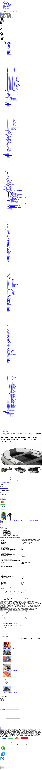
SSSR (8, 266)
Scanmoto (8, 319)
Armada (8, 300)
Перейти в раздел (12, 648)
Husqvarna (9, 150)
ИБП (6, 179)
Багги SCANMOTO (10, 403)
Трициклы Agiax (10, 289)
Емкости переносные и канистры (9, 677)
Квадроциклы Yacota (11, 368)
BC (7, 361)
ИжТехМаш (9, 304)
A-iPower (8, 167)
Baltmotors (9, 245)
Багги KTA (9, 393)
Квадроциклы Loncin (11, 396)
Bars (8, 423)
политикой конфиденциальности (29, 763)
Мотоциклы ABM (10, 279)
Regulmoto (9, 342)
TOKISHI (9, 364)
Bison (8, 257)
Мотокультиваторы (8, 134)
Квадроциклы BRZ (10, 398)
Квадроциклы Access (11, 381)
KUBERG (9, 298)
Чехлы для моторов (6, 692)
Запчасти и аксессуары (7, 5)
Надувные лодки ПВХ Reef (12, 88)
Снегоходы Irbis (10, 414)
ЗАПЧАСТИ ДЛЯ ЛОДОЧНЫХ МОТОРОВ (17, 218)
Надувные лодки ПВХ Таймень (13, 71)
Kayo (8, 234)
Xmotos (8, 265)
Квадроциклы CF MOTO (11, 377)
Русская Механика (10, 375)
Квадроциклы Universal (11, 388)
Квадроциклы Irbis (10, 371)
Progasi (8, 261)
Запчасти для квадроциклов (14, 214)
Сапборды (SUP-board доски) (10, 112)
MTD (8, 141)
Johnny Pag (9, 251)
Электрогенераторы (8, 155)
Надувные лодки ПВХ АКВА (12, 66)
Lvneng (8, 353)
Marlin (8, 48)
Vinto (8, 311)
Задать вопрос (11, 11)
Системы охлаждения (11, 227)
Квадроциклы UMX (10, 410)
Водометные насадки (9, 97)
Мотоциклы (7, 229)
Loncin (8, 258)
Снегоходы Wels (10, 415)
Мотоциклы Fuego (10, 283)
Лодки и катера (8, 104)
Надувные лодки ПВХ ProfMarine (13, 85)
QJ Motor (8, 302)
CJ (7, 306)
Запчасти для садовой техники (12, 219)
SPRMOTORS (9, 363)
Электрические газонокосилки (10, 152)
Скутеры (6, 324)
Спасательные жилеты (13, 195)
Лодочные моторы (8, 43)
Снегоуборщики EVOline (11, 116)
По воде (4, 1)
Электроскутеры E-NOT (11, 350)
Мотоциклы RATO (10, 293)
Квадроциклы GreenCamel (12, 401)
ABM (8, 336)
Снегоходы (7, 412)
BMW (8, 246)
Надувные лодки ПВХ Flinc (12, 77)
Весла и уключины (12, 198)
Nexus (8, 329)
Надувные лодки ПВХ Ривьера (13, 67)
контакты (2, 24)
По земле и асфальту (6, 6)
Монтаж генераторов (11, 168)
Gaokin (8, 301)
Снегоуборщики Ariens (11, 129)
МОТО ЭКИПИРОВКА (13, 202)
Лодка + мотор (7, 42)
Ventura (8, 183)
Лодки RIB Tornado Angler (12, 72)
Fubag (8, 175)
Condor (8, 52)
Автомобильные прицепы (7, 4)
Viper (8, 347)
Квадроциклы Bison (10, 370)
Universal (8, 345)
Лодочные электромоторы (10, 90)
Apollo (8, 259)
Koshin (8, 176)
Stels (8, 63)
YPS (8, 323)
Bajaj (8, 244)
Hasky (8, 249)
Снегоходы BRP (10, 421)
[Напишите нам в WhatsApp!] (21, 748)
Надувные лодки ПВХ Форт (12, 87)
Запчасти (6, 210)
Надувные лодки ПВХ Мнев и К (13, 80)
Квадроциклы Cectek (11, 374)
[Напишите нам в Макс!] (21, 759)
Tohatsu (8, 46)
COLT (8, 309)
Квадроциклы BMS (10, 392)
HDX (8, 55)
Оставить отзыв (3, 727)
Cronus (8, 239)
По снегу (4, 7)
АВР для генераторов (9, 170)
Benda (8, 305)
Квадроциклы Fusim (11, 394)
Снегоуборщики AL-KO (11, 125)
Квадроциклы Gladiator (11, 399)
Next (40, 454)
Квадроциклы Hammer (11, 406)
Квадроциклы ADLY (11, 372)
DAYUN (8, 313)
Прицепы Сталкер (8, 188)
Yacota (8, 163)
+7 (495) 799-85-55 (3, 27)
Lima (8, 338)
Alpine (8, 422)
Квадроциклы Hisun (10, 395)
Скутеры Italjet (9, 351)
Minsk (8, 254)
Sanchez (8, 317)
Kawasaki (8, 252)
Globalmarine (9, 64)
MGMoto (8, 253)
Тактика (8, 106)
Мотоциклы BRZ (10, 280)
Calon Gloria (9, 54)
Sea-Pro (8, 47)
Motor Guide (9, 94)
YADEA (8, 360)
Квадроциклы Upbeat (11, 389)
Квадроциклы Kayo (10, 369)
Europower (9, 158)
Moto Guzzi (9, 255)
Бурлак (8, 61)
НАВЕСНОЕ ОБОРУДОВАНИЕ (15, 207)
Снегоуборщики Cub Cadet (12, 117)
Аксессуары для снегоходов (14, 205)
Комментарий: (3, 726)
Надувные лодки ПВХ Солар (12, 78)
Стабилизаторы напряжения (10, 184)
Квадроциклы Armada (11, 378)
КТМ (8, 237)
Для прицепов (9, 208)
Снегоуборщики (8, 114)
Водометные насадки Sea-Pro (12, 98)
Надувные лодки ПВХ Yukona (12, 74)
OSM (8, 425)
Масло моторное (10, 222)
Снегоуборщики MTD (11, 120)
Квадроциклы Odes (10, 409)
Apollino (8, 299)
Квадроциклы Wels (10, 376)
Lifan (8, 166)
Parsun (8, 53)
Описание (2, 524)
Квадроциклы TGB (10, 404)
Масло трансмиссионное (11, 223)
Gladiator (8, 51)
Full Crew (8, 247)
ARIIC (8, 356)
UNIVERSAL (9, 268)
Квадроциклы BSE (10, 383)
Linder (8, 105)
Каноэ (6, 102)
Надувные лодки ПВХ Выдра (12, 82)
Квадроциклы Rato (10, 400)
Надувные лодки (8, 65)
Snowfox (8, 424)
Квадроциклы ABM (10, 390)
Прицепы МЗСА (8, 187)
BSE (8, 260)
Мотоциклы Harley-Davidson (12, 284)
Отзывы (1, 527)
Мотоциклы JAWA (10, 292)
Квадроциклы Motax (11, 385)
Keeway (8, 333)
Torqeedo (8, 95)
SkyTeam (8, 275)
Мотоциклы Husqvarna (11, 285)
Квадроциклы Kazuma (11, 382)
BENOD (8, 357)
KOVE (8, 297)
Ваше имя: (2, 699)
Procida (8, 310)
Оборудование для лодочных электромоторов (17, 197)
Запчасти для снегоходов (13, 216)
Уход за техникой (10, 224)
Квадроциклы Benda (11, 407)
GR (7, 248)
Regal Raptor (9, 274)
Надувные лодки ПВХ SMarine (13, 81)
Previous (1, 454)
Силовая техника (6, 3)
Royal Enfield (9, 277)
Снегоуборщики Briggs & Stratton (13, 127)
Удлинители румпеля (6, 670)
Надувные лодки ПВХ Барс (12, 83)
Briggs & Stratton (10, 159)
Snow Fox (9, 420)
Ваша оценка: (3, 700)
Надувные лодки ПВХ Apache (12, 75)
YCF (8, 238)
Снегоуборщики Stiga (11, 128)
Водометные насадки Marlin (12, 99)
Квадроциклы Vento (10, 379)
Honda (8, 56)
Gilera (8, 334)
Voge (8, 269)
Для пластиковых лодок (13, 196)
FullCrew (8, 307)
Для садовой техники (11, 206)
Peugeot (8, 341)
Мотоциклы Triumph (11, 294)
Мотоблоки (7, 130)
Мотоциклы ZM (10, 290)
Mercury (8, 44)
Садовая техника (6, 2)
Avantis (8, 233)
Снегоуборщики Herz (11, 121)
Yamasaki (8, 270)
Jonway (8, 346)
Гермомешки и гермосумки (14, 199)
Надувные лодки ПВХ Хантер (12, 69)
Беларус (8, 131)
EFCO (8, 145)
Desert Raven (9, 273)
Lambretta (8, 358)
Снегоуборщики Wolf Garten (12, 122)
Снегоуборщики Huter (11, 123)
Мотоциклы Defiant (10, 281)
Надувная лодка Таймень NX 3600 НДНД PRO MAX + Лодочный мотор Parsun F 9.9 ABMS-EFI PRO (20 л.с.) (21, 520)
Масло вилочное (10, 225)
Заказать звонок (5, 11)
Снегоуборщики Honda (11, 119)
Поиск (17, 11)
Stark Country (9, 180)
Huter (8, 137)
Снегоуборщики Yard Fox (12, 115)
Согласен (2, 766)
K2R (8, 296)
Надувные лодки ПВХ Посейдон (13, 84)
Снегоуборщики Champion (12, 126)
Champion (9, 132)
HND (8, 169)
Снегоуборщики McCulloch (12, 124)
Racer (8, 231)
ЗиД (8, 271)
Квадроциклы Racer (10, 402)
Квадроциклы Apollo (11, 380)
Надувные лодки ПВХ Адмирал (13, 68)
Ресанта (8, 133)
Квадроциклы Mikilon (11, 384)
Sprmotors (9, 320)
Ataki (8, 243)
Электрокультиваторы (9, 139)
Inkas (8, 103)
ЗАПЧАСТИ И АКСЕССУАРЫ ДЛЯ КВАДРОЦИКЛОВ (20, 203)
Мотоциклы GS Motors (11, 291)
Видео (1, 526)
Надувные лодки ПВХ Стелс (12, 70)
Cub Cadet (9, 146)
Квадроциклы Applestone (11, 391)
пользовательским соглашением (17, 763)
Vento (8, 241)
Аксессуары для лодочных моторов (15, 194)
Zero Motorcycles (10, 278)
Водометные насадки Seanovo (12, 100)
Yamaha (8, 45)
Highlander (9, 318)
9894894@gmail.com (12, 741)
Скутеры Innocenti (10, 352)
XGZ (8, 303)
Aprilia (8, 242)
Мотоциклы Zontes (10, 288)
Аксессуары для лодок (13, 193)
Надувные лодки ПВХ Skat (12, 79)
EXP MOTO (9, 295)
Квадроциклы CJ (10, 408)
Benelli (8, 240)
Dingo (8, 419)
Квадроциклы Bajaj (10, 397)
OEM (8, 308)
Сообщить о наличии (4, 488)
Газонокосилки (7, 144)
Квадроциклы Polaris (11, 387)
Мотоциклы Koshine (11, 286)
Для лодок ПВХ (12, 192)
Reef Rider (9, 50)
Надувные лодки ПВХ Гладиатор (13, 89)
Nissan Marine (9, 60)
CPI (7, 349)
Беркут (8, 107)
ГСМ (6, 221)
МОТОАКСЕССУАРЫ (13, 201)
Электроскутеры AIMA (11, 354)
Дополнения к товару (4, 525)
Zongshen (8, 174)
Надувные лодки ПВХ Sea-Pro (12, 76)
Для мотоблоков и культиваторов (15, 220)
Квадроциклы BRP (10, 373)
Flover (8, 92)
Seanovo (8, 49)
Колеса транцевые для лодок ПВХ (9, 655)
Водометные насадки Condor (12, 101)
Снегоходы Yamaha (10, 413)
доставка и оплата (2, 21)
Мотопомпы (7, 171)
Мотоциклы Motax (10, 287)
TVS (8, 321)
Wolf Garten (9, 140)
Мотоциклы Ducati (10, 282)
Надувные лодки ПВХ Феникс (13, 86)
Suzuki (8, 62)
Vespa (8, 331)
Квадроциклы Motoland (11, 386)
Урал (8, 276)
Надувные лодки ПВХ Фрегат (12, 73)
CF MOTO (9, 312)
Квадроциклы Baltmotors (11, 405)
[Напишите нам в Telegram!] (21, 754)
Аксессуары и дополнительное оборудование (13, 190)
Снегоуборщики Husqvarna (12, 118)
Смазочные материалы (11, 226)
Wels (8, 236)
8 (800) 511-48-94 (10, 27)
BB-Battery (9, 182)
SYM (8, 344)
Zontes (8, 355)
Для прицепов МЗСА (13, 209)
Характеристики (3, 523)
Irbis (8, 235)
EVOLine (8, 151)
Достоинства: (2, 709)
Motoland (8, 256)
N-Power (8, 181)
